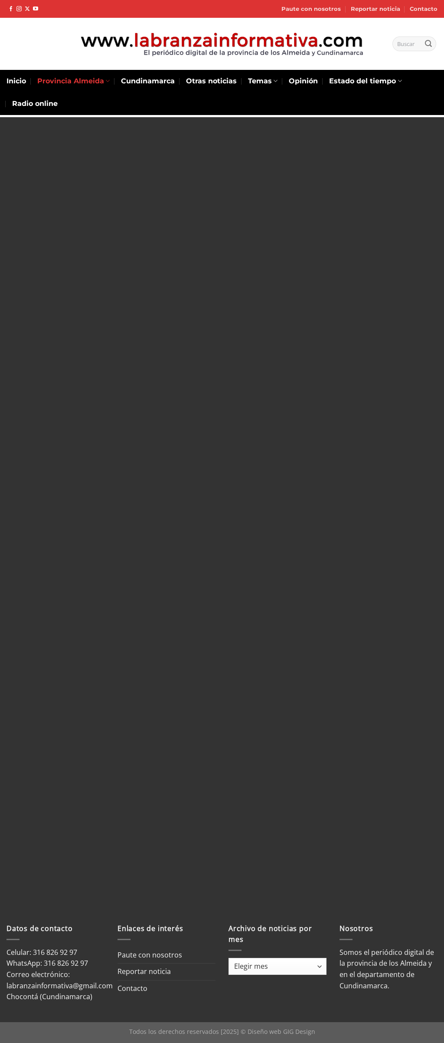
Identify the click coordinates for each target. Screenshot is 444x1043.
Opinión (303, 81)
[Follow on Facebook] (10, 9)
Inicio (16, 81)
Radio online (35, 103)
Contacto (423, 9)
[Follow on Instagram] (19, 9)
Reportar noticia (375, 9)
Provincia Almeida (70, 81)
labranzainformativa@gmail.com (60, 985)
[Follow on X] (27, 9)
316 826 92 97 (66, 963)
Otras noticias (211, 81)
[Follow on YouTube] (35, 9)
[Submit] (428, 43)
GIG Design (299, 1031)
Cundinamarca (148, 81)
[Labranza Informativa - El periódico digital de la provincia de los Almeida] (222, 44)
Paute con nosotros (311, 9)
